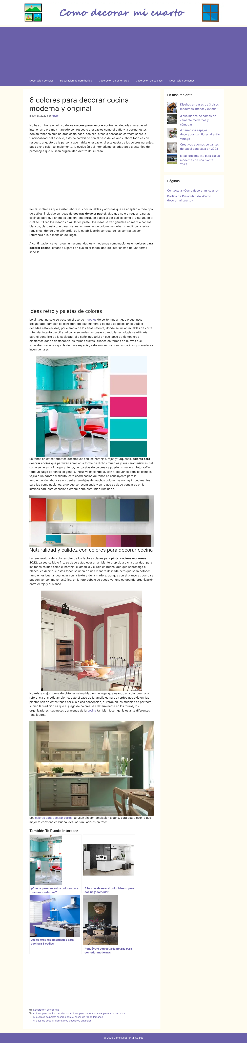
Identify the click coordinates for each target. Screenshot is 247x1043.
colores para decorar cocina (54, 817)
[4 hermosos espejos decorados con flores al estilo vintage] (172, 134)
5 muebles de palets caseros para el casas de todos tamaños (68, 1016)
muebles (90, 319)
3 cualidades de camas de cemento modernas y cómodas (198, 120)
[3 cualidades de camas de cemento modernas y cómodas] (172, 119)
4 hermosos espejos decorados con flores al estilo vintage (200, 134)
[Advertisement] (123, 50)
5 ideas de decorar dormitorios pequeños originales (62, 1020)
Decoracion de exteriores (114, 80)
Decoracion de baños (182, 80)
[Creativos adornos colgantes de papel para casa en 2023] (172, 148)
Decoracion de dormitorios (76, 80)
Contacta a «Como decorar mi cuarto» (193, 190)
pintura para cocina (114, 1013)
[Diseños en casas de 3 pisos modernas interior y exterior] (172, 108)
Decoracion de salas (41, 80)
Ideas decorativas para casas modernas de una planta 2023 (200, 160)
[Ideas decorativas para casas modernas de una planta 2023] (172, 159)
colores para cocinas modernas (51, 1013)
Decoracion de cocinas (149, 80)
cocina (92, 710)
